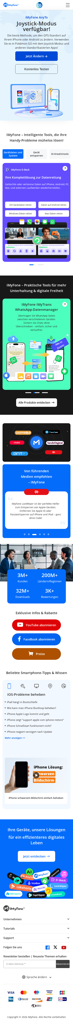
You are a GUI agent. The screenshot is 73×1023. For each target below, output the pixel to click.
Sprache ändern (37, 977)
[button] (24, 114)
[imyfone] (11, 5)
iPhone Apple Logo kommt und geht (28, 714)
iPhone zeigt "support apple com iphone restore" (35, 720)
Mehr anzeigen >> (15, 737)
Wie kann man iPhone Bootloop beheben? (31, 708)
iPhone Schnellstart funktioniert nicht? (29, 725)
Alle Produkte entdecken (34, 402)
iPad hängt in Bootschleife (22, 702)
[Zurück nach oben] (67, 989)
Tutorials (9, 928)
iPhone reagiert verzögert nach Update (29, 731)
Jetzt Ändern (35, 56)
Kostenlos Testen (36, 69)
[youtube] (63, 948)
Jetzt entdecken (34, 856)
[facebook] (47, 948)
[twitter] (55, 948)
